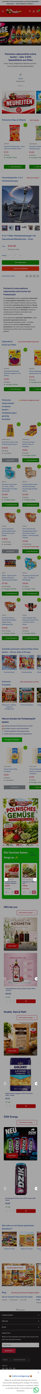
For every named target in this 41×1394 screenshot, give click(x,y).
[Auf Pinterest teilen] (30, 276)
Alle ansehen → (33, 855)
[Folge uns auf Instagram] (7, 1369)
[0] (37, 11)
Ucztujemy (7, 766)
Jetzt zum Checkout (20, 268)
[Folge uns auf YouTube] (10, 1369)
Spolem (6, 143)
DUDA (3, 573)
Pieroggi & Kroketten (12, 739)
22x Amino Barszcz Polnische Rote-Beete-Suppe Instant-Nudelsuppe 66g (9, 621)
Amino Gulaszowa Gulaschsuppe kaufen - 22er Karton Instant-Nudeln (9, 532)
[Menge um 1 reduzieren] (10, 255)
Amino (4, 526)
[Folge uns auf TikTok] (14, 1369)
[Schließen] (38, 1372)
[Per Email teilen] (37, 276)
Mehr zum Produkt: (33, 178)
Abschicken (9, 1351)
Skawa (24, 615)
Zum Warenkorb (20, 262)
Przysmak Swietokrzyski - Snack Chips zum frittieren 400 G (14, 147)
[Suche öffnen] (30, 11)
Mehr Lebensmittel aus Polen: (29, 682)
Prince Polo (6, 439)
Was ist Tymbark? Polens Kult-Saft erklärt (17, 1297)
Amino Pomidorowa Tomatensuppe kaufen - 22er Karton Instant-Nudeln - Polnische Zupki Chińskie (30, 533)
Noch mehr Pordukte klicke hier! (28, 342)
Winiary (6, 368)
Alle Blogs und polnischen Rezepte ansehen (25, 1293)
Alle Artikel (12, 1155)
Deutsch (5, 1359)
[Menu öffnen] (3, 11)
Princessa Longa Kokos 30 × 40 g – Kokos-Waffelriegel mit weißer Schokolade (9, 488)
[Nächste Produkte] (35, 879)
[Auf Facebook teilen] (27, 276)
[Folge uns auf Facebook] (3, 1369)
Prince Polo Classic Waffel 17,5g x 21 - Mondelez (28, 444)
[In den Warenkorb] (16, 892)
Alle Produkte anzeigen (26, 912)
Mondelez (25, 439)
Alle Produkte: (34, 120)
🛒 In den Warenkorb (14, 167)
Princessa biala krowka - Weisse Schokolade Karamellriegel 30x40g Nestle (30, 488)
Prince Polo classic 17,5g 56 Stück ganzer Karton (10, 443)
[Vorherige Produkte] (6, 879)
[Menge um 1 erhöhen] (20, 255)
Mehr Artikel (12, 946)
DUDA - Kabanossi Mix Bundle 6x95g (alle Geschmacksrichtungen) (10, 578)
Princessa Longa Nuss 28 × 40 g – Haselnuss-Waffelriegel (30, 578)
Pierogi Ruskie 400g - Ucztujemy (11, 770)
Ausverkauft (10, 460)
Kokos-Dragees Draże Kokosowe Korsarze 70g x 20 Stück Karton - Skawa (30, 621)
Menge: (4, 255)
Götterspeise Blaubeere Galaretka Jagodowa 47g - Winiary (12, 373)
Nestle (4, 481)
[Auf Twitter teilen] (34, 276)
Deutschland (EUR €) (20, 1359)
